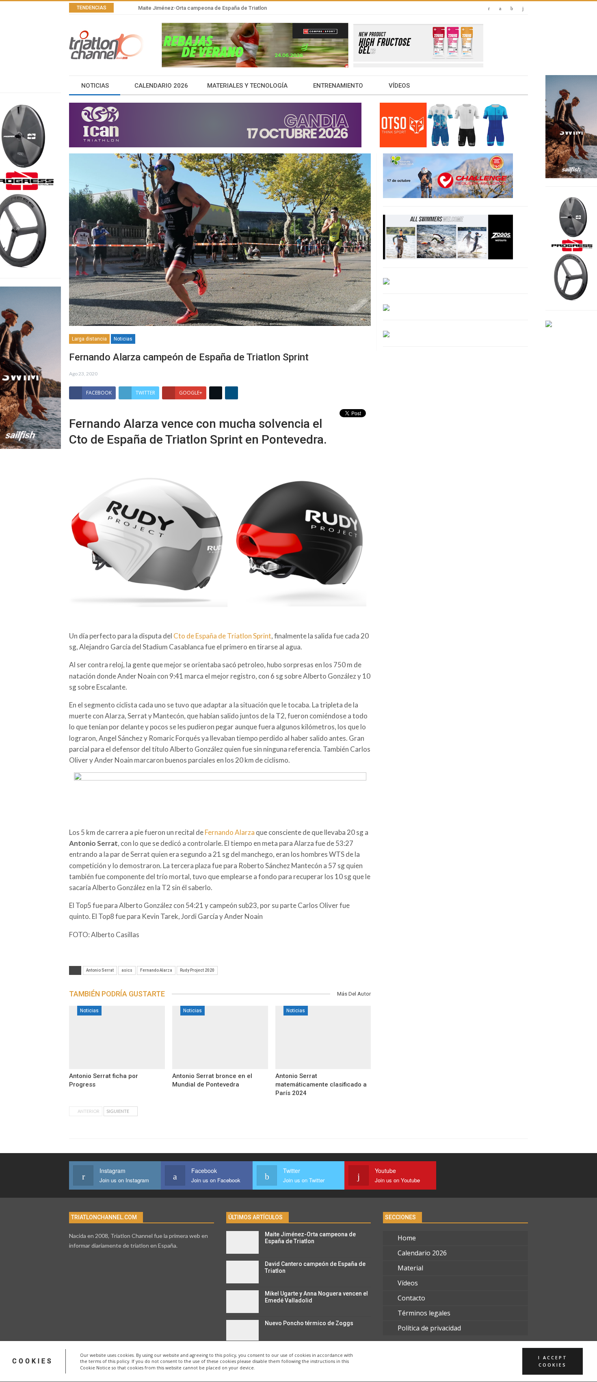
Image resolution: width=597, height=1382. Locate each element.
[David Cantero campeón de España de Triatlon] (242, 1272)
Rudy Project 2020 (197, 970)
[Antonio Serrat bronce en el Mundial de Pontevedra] (220, 1037)
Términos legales (424, 1313)
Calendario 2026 (161, 85)
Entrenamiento (338, 85)
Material (410, 1267)
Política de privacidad (429, 1328)
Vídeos (399, 85)
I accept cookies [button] (552, 1361)
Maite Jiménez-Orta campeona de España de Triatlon (310, 1237)
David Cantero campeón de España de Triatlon (194, 8)
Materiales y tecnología (247, 85)
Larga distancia (89, 339)
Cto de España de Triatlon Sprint (222, 636)
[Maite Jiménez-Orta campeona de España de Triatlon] (242, 1242)
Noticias (95, 85)
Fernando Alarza (230, 832)
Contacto (411, 1298)
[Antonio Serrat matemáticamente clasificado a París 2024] (323, 1037)
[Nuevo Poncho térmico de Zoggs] (242, 1331)
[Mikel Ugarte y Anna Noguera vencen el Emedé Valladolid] (242, 1301)
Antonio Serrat (100, 970)
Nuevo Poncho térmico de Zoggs (309, 1323)
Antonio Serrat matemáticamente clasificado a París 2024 (321, 1084)
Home (407, 1237)
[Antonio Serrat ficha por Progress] (117, 1037)
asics (126, 970)
